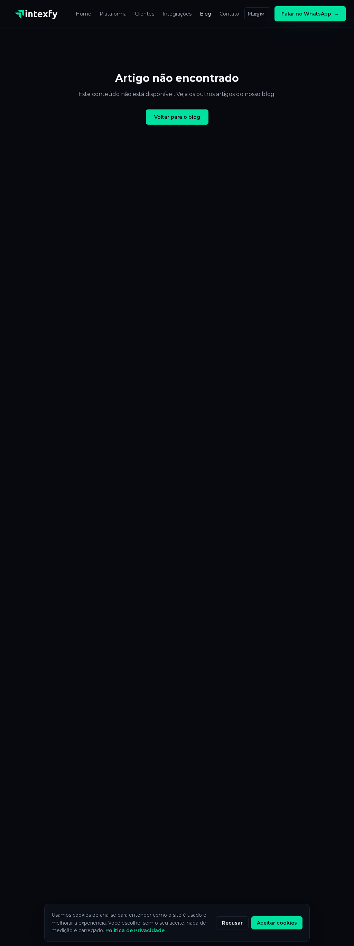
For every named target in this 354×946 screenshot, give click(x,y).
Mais (253, 14)
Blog (205, 14)
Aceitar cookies (277, 923)
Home (83, 14)
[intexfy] (37, 13)
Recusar (232, 923)
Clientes (144, 14)
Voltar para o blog (177, 117)
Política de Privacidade (135, 930)
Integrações (177, 14)
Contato (229, 14)
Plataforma (113, 14)
